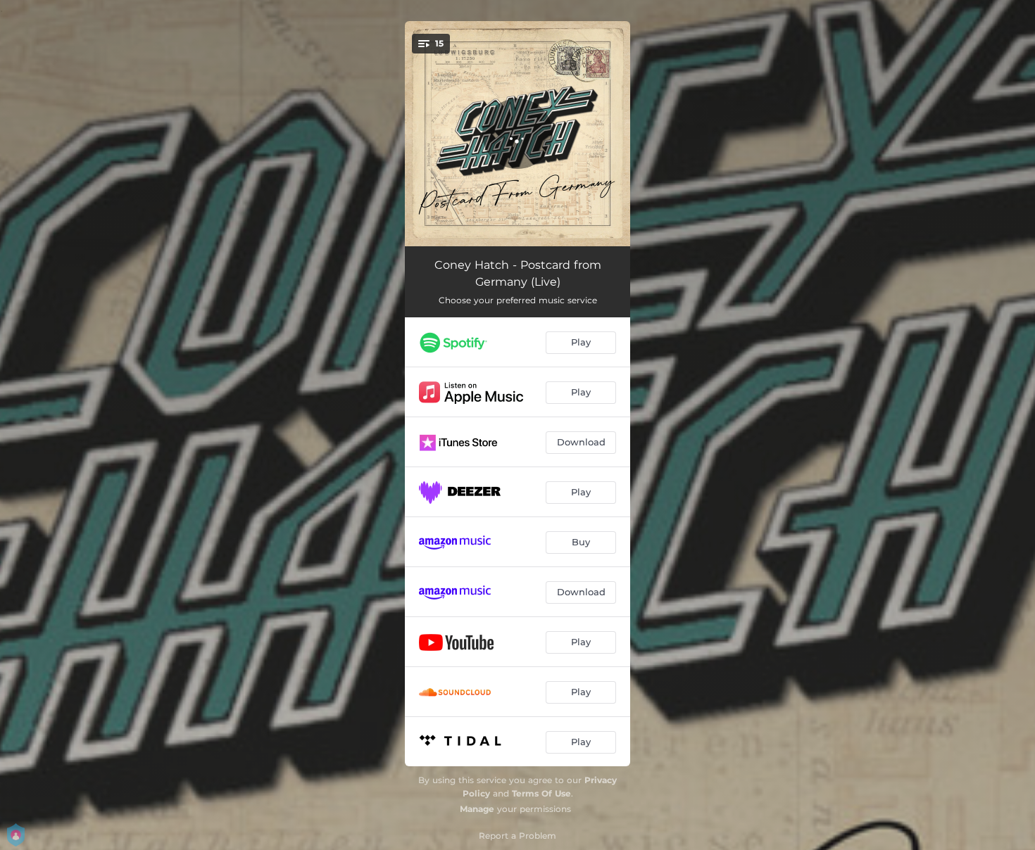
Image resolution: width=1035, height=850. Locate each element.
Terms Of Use (541, 793)
